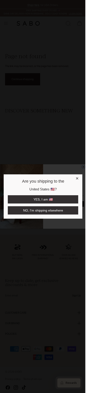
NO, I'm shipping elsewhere (43, 210)
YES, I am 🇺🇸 (42, 199)
